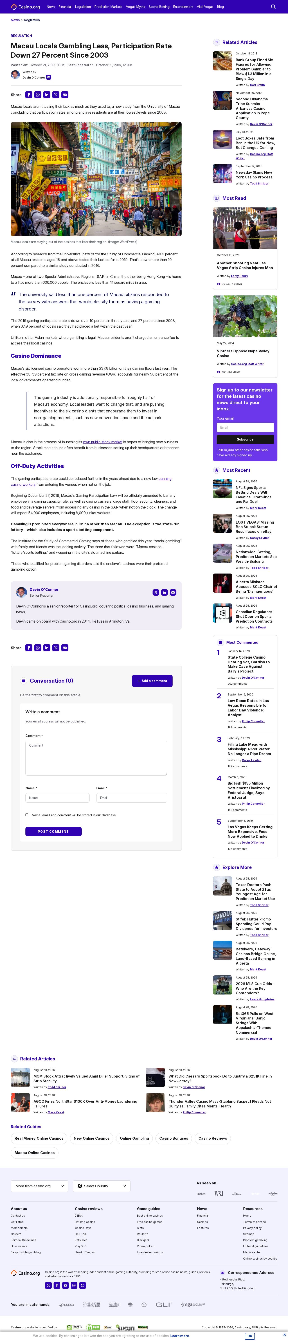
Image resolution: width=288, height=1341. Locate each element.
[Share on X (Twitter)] (55, 94)
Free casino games (149, 1222)
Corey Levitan (260, 538)
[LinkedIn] (164, 592)
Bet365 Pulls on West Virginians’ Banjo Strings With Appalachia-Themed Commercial (254, 1023)
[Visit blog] (82, 1285)
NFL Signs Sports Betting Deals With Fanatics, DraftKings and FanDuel (254, 494)
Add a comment (152, 680)
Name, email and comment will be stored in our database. (74, 815)
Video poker (145, 1246)
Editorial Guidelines (23, 1240)
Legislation (83, 7)
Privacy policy (252, 1228)
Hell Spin (81, 1234)
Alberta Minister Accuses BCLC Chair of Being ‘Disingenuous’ (256, 587)
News (51, 7)
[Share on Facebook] (28, 94)
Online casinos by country (260, 1258)
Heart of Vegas (85, 1252)
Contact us (18, 1215)
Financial (65, 7)
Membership (19, 1228)
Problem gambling (255, 1240)
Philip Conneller (253, 721)
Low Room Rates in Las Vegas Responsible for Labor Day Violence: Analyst (248, 707)
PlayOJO (81, 1246)
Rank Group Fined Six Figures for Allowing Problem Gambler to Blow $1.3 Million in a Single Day (254, 69)
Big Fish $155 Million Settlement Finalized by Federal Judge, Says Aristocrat (249, 790)
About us (19, 1208)
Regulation (32, 20)
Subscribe (245, 439)
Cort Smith (257, 85)
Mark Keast (258, 508)
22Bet (79, 1215)
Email (101, 788)
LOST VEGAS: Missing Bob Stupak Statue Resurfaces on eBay (255, 527)
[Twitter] (156, 592)
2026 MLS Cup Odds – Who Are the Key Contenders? (255, 988)
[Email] (173, 592)
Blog (220, 7)
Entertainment (183, 7)
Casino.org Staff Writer (247, 364)
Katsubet (81, 1240)
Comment (34, 736)
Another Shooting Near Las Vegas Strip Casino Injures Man (245, 265)
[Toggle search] (273, 7)
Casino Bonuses (173, 1138)
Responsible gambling (26, 1252)
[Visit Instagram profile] (74, 1285)
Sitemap (248, 1234)
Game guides (148, 1208)
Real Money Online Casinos (39, 1138)
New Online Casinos (92, 1138)
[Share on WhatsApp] (37, 94)
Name (31, 788)
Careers (16, 1234)
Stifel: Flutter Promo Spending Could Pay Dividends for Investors (256, 924)
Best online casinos (150, 1215)
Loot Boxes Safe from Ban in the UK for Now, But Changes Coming (255, 143)
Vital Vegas (205, 7)
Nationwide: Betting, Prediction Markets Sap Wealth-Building (256, 557)
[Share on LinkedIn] (46, 94)
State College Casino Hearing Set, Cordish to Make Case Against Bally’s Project (249, 664)
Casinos (202, 1222)
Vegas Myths (135, 7)
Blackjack (143, 1240)
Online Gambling (134, 1138)
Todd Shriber (259, 183)
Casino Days (83, 1228)
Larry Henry (239, 276)
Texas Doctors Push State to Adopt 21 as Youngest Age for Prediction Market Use (255, 891)
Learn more (179, 1336)
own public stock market (102, 442)
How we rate (19, 1246)
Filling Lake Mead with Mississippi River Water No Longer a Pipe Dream (249, 749)
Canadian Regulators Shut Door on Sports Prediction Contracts (254, 616)
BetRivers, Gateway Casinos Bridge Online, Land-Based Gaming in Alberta (256, 956)
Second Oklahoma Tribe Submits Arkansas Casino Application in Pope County (253, 108)
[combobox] (39, 1186)
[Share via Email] (64, 94)
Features (203, 1228)
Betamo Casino (85, 1222)
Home (247, 1215)
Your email (225, 418)
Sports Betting (159, 7)
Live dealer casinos (150, 1252)
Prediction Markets (108, 7)
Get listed (17, 1222)
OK (250, 1336)
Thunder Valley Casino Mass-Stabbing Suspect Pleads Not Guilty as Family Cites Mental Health (220, 1103)
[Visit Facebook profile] (57, 1285)
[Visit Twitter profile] (48, 1285)
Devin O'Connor (34, 77)
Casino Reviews (212, 1138)
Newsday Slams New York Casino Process (254, 174)
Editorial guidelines (255, 1246)
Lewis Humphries (262, 999)
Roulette (142, 1234)
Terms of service (254, 1222)
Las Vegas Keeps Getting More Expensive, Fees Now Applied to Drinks (250, 832)
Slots (140, 1228)
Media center (252, 1252)
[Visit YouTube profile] (65, 1285)
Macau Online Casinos (35, 1152)
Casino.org (242, 1327)
